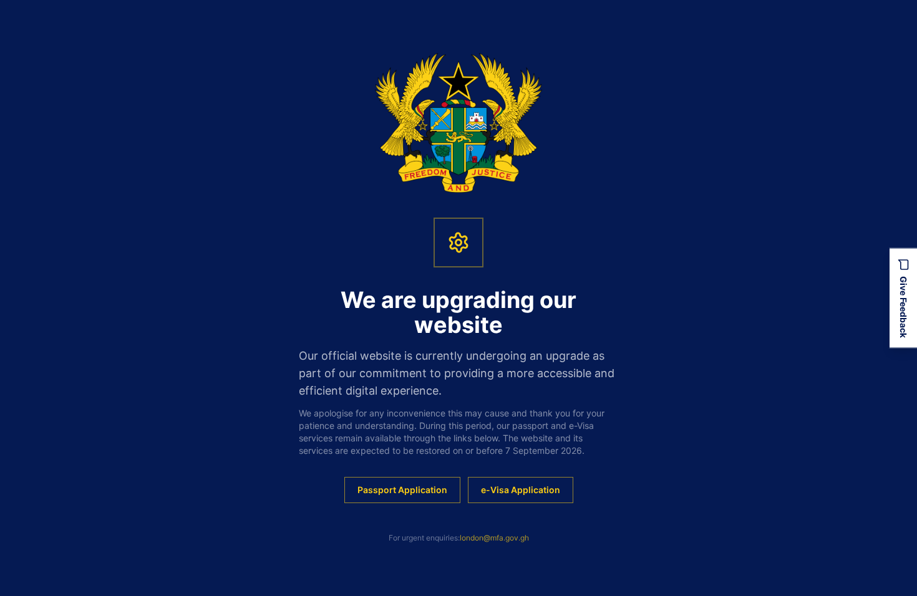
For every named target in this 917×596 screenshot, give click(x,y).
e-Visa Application (520, 489)
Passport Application (402, 489)
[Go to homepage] (459, 123)
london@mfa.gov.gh (494, 537)
